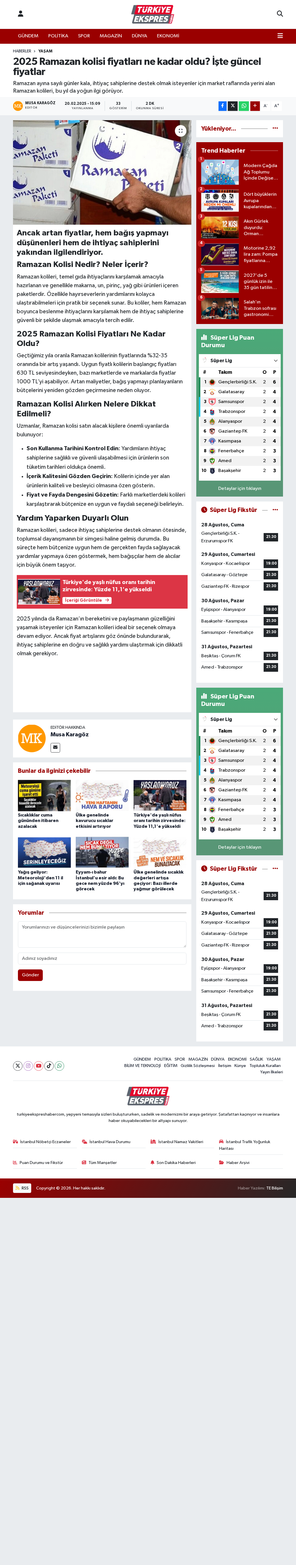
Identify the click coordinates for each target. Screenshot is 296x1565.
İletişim (224, 1066)
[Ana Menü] (280, 36)
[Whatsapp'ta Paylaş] (244, 106)
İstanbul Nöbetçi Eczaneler (45, 1142)
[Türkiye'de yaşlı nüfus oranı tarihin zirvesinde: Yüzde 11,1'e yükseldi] (160, 795)
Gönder (30, 975)
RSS (25, 1188)
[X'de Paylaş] (233, 106)
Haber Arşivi (238, 1163)
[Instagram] (28, 1066)
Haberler (22, 51)
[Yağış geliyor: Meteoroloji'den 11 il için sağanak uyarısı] (44, 852)
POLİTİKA (58, 36)
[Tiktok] (49, 1066)
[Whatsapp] (59, 1066)
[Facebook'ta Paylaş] (223, 106)
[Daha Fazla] (255, 106)
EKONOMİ (168, 36)
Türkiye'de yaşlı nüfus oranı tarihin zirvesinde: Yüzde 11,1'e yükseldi (160, 820)
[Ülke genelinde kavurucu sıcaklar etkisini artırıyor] (102, 795)
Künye (240, 1066)
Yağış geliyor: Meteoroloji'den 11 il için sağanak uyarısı (40, 877)
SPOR (84, 36)
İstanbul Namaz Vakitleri (180, 1142)
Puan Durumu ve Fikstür (41, 1163)
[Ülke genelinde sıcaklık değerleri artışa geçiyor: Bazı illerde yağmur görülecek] (160, 852)
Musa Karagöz (70, 734)
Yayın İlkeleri (271, 1072)
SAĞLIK (256, 1059)
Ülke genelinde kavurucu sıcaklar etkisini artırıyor (94, 820)
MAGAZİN (111, 36)
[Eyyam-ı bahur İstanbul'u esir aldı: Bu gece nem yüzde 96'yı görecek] (102, 852)
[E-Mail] (55, 748)
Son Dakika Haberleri (176, 1163)
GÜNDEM (28, 36)
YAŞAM (45, 51)
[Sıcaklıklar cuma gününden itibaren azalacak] (44, 795)
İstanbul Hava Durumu (110, 1142)
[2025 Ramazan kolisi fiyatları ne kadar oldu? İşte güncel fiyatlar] (102, 172)
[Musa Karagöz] (32, 738)
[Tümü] (275, 128)
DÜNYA (139, 36)
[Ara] (280, 14)
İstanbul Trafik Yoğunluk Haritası (244, 1145)
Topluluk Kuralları (265, 1066)
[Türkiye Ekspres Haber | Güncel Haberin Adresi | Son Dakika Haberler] (152, 14)
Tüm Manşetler (102, 1163)
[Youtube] (38, 1066)
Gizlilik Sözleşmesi (198, 1066)
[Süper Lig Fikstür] (275, 510)
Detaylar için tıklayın (239, 488)
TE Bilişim (274, 1188)
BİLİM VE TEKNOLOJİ (142, 1066)
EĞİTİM (170, 1066)
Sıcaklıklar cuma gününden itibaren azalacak (38, 820)
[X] (18, 1066)
